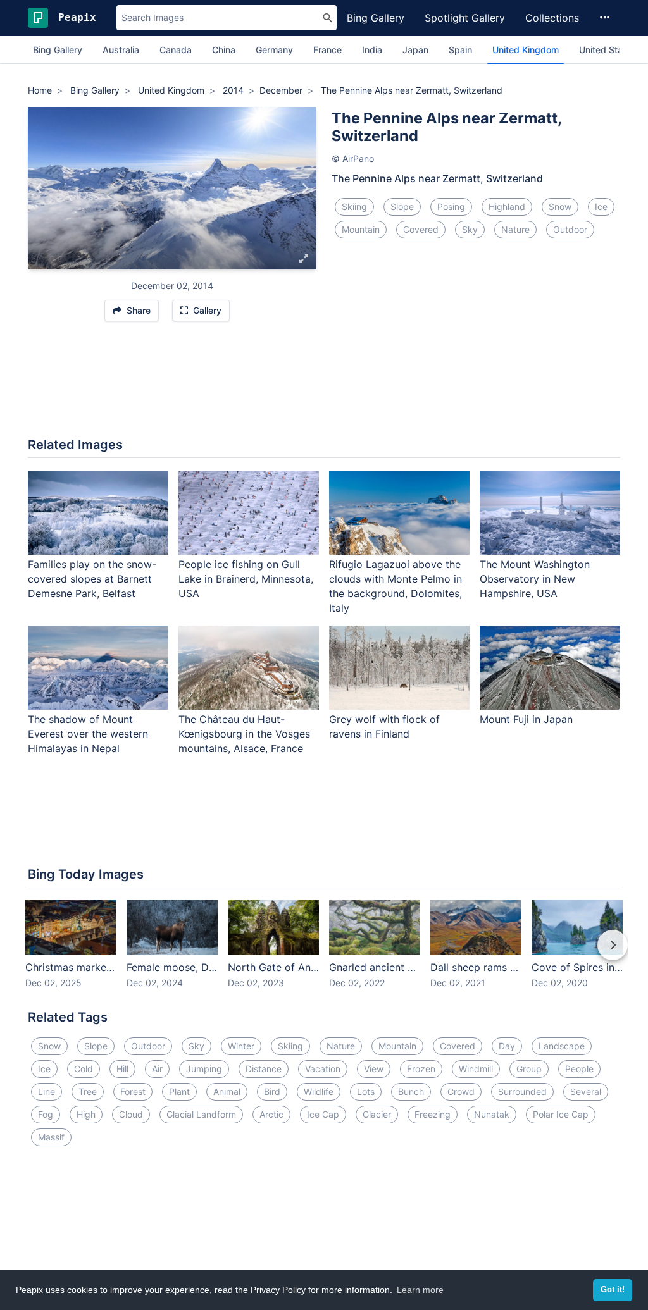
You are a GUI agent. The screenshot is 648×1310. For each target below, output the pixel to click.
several (585, 1091)
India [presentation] (372, 49)
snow (560, 206)
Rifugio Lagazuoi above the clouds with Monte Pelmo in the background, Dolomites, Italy (395, 586)
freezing (432, 1114)
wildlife (318, 1091)
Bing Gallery (375, 17)
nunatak (491, 1114)
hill (122, 1068)
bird (272, 1091)
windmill (476, 1068)
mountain (361, 229)
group (529, 1068)
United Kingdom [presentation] (525, 49)
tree (87, 1091)
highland (507, 206)
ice (601, 206)
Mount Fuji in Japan (526, 719)
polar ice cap (561, 1114)
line (46, 1091)
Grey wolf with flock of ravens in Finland (384, 726)
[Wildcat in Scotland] (304, 187)
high (86, 1114)
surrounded (522, 1091)
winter (241, 1046)
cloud (131, 1114)
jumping (204, 1068)
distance (264, 1068)
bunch (411, 1091)
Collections (552, 17)
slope (402, 206)
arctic (271, 1114)
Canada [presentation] (175, 49)
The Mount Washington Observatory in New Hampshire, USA (535, 579)
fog (45, 1114)
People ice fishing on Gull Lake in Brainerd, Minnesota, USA (245, 579)
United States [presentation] (607, 49)
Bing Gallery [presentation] (57, 49)
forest (133, 1091)
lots (366, 1091)
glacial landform (201, 1114)
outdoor (570, 229)
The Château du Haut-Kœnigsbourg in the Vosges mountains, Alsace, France (244, 734)
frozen (421, 1068)
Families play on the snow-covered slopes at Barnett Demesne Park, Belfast (92, 579)
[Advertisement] (324, 386)
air (157, 1068)
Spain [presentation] (460, 49)
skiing (354, 206)
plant (179, 1091)
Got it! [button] (613, 1289)
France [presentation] (327, 49)
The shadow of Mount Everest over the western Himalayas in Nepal (88, 734)
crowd (461, 1091)
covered (421, 229)
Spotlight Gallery (465, 17)
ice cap (323, 1114)
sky (470, 229)
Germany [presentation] (274, 49)
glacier (377, 1114)
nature (515, 229)
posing (451, 206)
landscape (562, 1046)
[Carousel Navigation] (324, 954)
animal (226, 1091)
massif (51, 1137)
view (373, 1068)
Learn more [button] (420, 1290)
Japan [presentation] (415, 49)
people (579, 1068)
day (507, 1046)
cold (83, 1068)
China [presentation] (223, 49)
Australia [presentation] (121, 49)
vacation (322, 1068)
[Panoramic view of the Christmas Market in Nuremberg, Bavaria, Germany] (39, 187)
